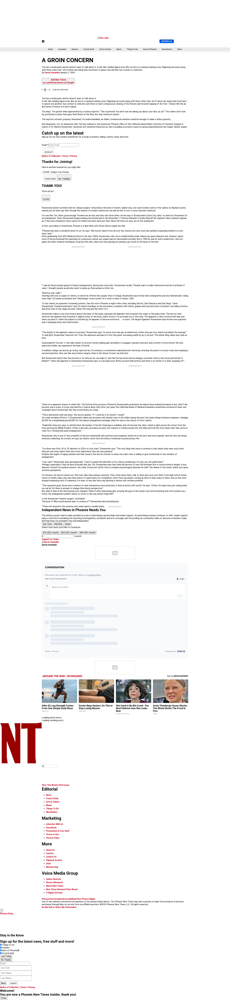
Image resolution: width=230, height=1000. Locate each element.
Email (45, 145)
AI (76, 899)
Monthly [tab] (58, 524)
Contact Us (51, 856)
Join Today (6, 956)
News (50, 49)
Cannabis (62, 49)
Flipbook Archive (54, 860)
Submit (13, 983)
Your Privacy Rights (86, 899)
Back (3, 983)
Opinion (74, 49)
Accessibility (69, 899)
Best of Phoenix (150, 49)
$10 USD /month (51, 532)
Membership (52, 867)
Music (119, 49)
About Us (50, 850)
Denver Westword (54, 882)
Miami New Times (54, 886)
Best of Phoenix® (10, 950)
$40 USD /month (87, 532)
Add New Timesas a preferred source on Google (58, 81)
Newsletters (167, 49)
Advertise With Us (54, 824)
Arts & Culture (105, 49)
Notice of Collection (51, 156)
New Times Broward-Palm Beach (62, 889)
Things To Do (132, 49)
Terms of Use (52, 834)
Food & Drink (88, 49)
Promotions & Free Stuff (57, 831)
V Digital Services (54, 892)
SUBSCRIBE (50, 179)
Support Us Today (50, 539)
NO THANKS (64, 179)
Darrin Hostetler (52, 72)
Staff (48, 863)
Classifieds (51, 827)
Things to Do (8, 945)
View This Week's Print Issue (55, 785)
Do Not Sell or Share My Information (59, 907)
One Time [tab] (47, 524)
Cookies (59, 899)
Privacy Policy (52, 838)
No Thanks (6, 960)
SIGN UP (49, 152)
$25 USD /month (69, 532)
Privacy (73, 156)
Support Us (166, 41)
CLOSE (46, 199)
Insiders (6, 947)
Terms (65, 156)
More (179, 49)
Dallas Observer (53, 879)
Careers (50, 853)
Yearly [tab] (68, 524)
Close (3, 998)
